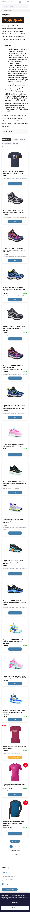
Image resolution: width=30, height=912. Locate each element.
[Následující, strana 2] (15, 846)
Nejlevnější (15, 139)
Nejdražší (23, 139)
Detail (15, 183)
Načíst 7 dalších (15, 841)
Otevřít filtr (7, 131)
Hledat (26, 6)
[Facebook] (3, 884)
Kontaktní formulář (10, 889)
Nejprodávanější (6, 143)
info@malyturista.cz (10, 876)
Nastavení (15, 902)
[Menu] (28, 2)
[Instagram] (7, 884)
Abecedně (15, 143)
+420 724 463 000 (9, 879)
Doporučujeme (6, 139)
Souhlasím (15, 908)
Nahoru (16, 854)
